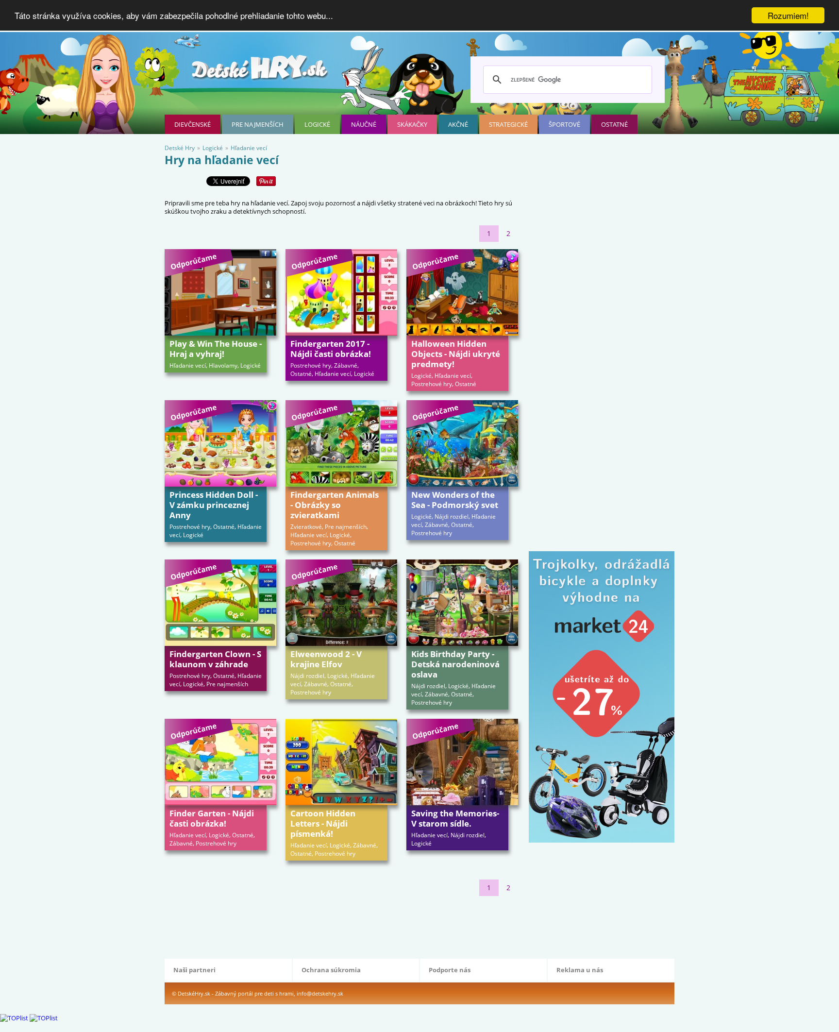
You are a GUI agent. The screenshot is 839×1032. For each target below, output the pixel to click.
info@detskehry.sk (320, 993)
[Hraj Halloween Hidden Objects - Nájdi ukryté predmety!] (462, 292)
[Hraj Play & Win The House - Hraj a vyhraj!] (220, 292)
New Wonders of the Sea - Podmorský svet (454, 500)
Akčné (458, 124)
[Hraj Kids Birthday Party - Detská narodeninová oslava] (462, 602)
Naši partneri (194, 969)
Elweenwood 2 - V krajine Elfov (326, 659)
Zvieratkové (306, 527)
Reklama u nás (579, 969)
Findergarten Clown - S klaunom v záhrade (215, 659)
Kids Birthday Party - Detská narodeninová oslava (455, 664)
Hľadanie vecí (187, 365)
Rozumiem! (788, 15)
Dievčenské (192, 124)
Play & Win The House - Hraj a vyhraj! (215, 348)
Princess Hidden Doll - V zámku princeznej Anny (213, 505)
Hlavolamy (223, 365)
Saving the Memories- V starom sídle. (455, 818)
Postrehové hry (310, 365)
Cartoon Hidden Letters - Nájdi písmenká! (322, 823)
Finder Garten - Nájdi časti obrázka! (211, 818)
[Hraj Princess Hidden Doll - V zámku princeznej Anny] (220, 443)
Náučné (363, 124)
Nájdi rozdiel (452, 516)
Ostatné (614, 124)
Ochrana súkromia (331, 969)
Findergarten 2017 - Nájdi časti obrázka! (330, 348)
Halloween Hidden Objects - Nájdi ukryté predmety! (455, 353)
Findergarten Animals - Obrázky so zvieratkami (334, 505)
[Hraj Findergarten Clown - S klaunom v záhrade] (220, 602)
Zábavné (345, 365)
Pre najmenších (258, 124)
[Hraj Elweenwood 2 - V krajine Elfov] (341, 602)
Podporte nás (449, 969)
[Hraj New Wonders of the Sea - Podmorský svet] (462, 443)
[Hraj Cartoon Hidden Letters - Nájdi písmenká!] (341, 762)
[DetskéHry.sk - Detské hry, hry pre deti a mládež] (260, 71)
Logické (317, 124)
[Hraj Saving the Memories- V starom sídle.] (462, 762)
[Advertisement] (341, 925)
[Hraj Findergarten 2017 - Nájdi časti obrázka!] (341, 292)
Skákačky (412, 124)
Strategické (508, 124)
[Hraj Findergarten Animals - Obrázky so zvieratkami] (341, 443)
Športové (564, 124)
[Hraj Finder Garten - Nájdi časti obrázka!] (220, 762)
